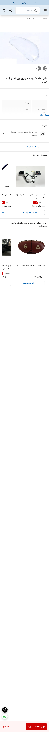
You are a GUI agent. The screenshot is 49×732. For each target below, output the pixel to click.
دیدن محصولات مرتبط (36, 726)
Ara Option (43, 19)
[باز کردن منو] (44, 10)
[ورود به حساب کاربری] (11, 10)
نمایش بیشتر (44, 114)
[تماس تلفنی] (5, 710)
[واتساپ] (5, 716)
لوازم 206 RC (31, 19)
